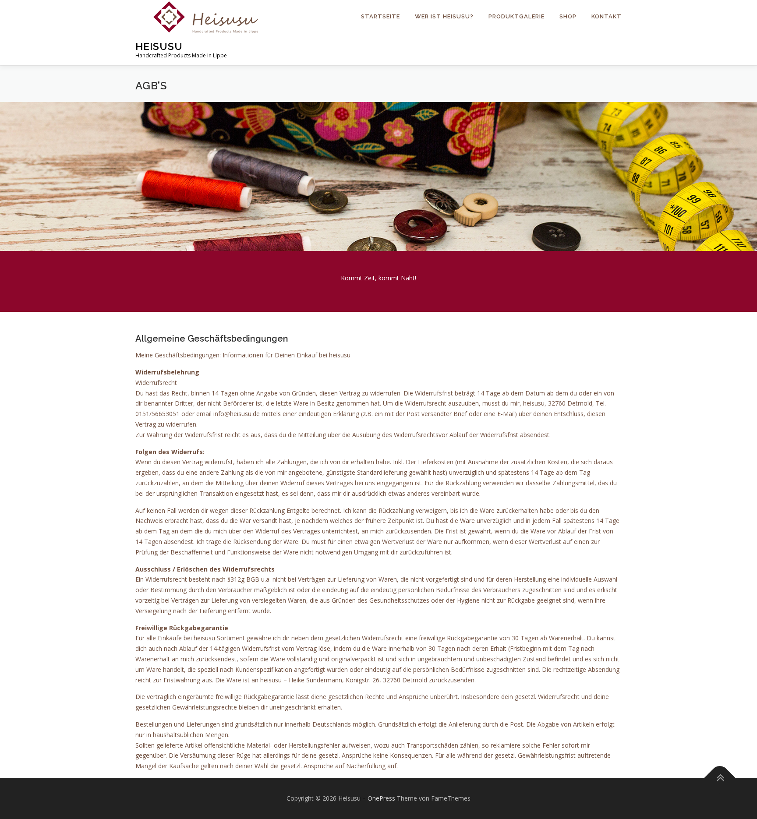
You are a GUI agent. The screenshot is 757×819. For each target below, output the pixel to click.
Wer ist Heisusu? (444, 16)
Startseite (380, 16)
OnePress (381, 798)
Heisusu (159, 46)
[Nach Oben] (720, 778)
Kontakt (606, 16)
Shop (568, 16)
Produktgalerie (516, 16)
